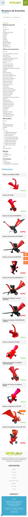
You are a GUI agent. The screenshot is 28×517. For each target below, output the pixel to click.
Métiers (14, 469)
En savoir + (8, 508)
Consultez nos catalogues (11, 17)
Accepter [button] (15, 508)
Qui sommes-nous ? (14, 480)
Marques (14, 483)
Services (14, 472)
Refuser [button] (20, 508)
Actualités (14, 486)
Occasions (14, 477)
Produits (14, 475)
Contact (14, 489)
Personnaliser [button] (14, 511)
